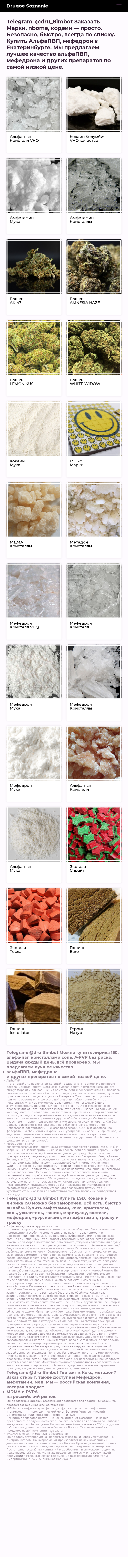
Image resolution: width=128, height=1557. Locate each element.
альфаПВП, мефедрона (32, 1071)
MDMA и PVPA (22, 1391)
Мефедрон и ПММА (20, 1143)
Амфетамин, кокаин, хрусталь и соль (32, 1226)
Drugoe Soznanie (27, 6)
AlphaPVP (13, 1080)
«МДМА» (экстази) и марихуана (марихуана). (37, 1433)
